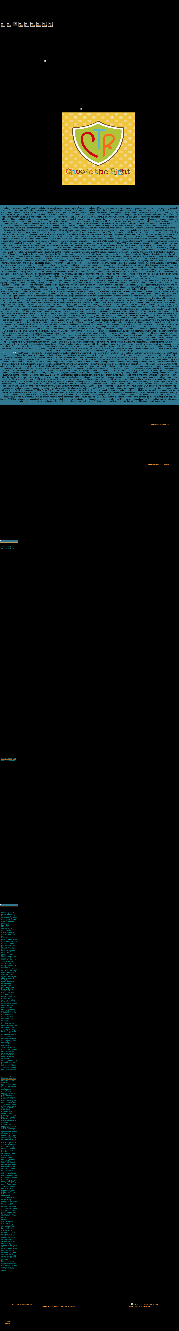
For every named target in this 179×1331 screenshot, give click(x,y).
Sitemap (8, 1321)
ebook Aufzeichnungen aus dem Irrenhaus (58, 1306)
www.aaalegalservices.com (139, 1306)
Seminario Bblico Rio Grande (158, 464)
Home (7, 1323)
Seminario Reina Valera (160, 425)
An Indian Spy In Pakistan (21, 1304)
